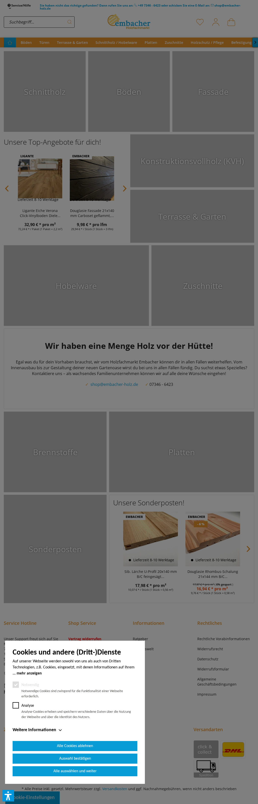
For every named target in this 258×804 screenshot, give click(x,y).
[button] (8, 795)
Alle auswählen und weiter (75, 771)
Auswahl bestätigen (75, 759)
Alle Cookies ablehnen (75, 746)
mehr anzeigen (29, 673)
